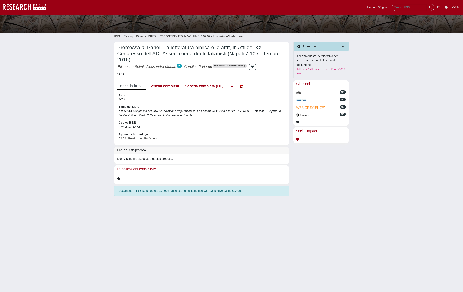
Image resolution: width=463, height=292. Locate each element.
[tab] (231, 86)
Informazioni (308, 46)
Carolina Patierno (198, 67)
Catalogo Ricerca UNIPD (140, 36)
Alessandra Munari (161, 67)
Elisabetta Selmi (131, 67)
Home (371, 7)
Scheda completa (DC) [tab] (204, 86)
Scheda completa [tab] (164, 86)
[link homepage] (26, 7)
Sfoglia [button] (382, 7)
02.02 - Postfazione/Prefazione (223, 36)
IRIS (117, 36)
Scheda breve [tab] (131, 86)
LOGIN (455, 7)
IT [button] (438, 7)
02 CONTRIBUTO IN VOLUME (179, 36)
